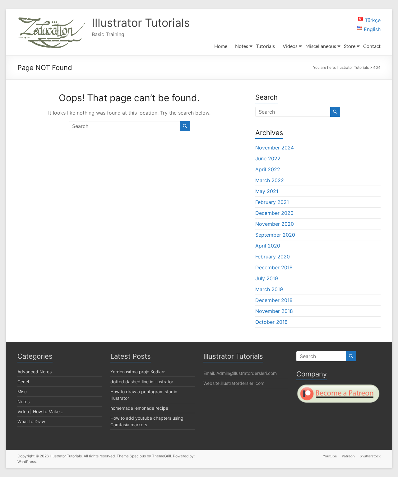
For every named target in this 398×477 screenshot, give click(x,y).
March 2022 (269, 180)
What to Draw (31, 421)
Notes (23, 401)
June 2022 (267, 158)
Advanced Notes (34, 371)
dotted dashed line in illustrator (141, 381)
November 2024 (274, 147)
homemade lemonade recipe (139, 408)
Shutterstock (370, 456)
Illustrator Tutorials (141, 23)
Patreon (348, 456)
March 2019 (269, 289)
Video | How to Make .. (40, 411)
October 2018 (271, 322)
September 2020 (275, 235)
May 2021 (266, 191)
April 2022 (267, 169)
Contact (372, 46)
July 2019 (266, 278)
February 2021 (272, 202)
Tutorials (265, 46)
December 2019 (274, 267)
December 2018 (274, 300)
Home (220, 46)
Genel (23, 381)
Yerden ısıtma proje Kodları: (137, 371)
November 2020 (274, 224)
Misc (22, 391)
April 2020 (267, 246)
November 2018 (274, 311)
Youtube (330, 456)
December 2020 (274, 213)
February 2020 (272, 256)
